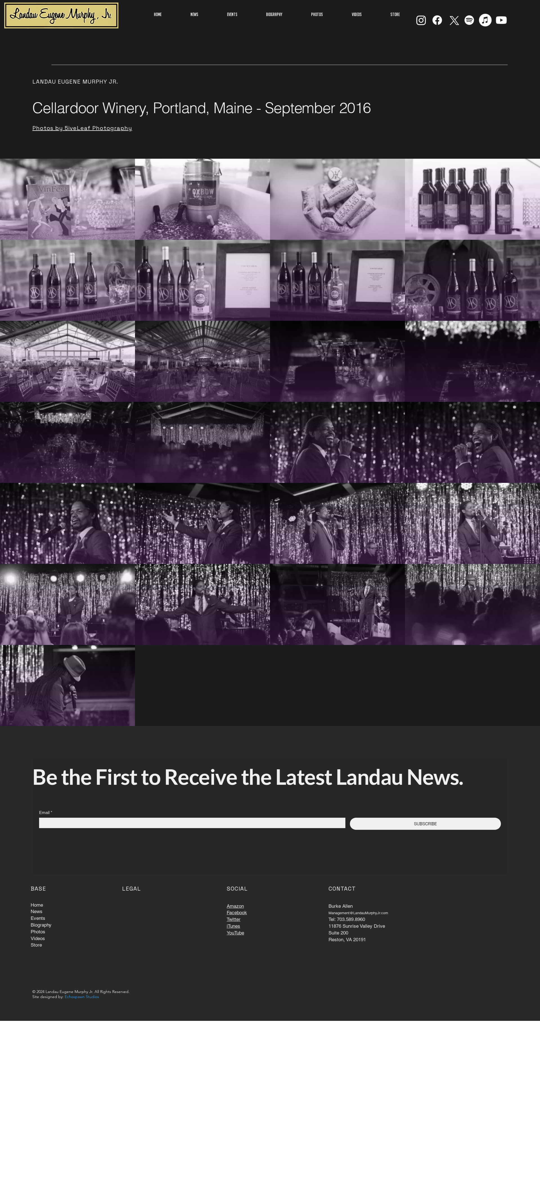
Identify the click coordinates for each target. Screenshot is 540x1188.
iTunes (233, 926)
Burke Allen (340, 906)
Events (38, 918)
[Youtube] (501, 20)
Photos (38, 931)
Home (37, 905)
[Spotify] (469, 20)
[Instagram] (421, 20)
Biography (41, 925)
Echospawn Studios (82, 996)
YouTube (235, 933)
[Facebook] (437, 20)
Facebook (237, 912)
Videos (38, 938)
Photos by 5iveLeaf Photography (82, 128)
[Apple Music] (485, 20)
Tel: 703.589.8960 (346, 919)
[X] (453, 20)
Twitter (233, 919)
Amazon (235, 906)
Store (36, 945)
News (36, 911)
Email (45, 812)
